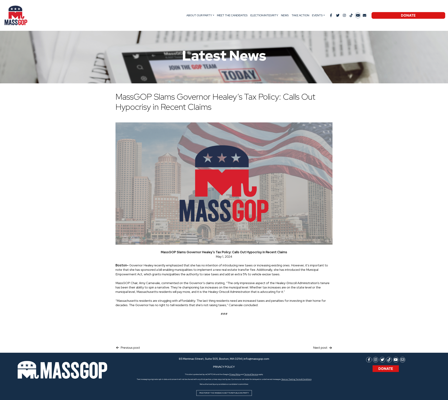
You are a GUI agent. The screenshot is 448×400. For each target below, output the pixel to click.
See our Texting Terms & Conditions (296, 379)
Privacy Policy (234, 374)
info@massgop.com (256, 359)
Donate (408, 15)
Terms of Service (251, 374)
